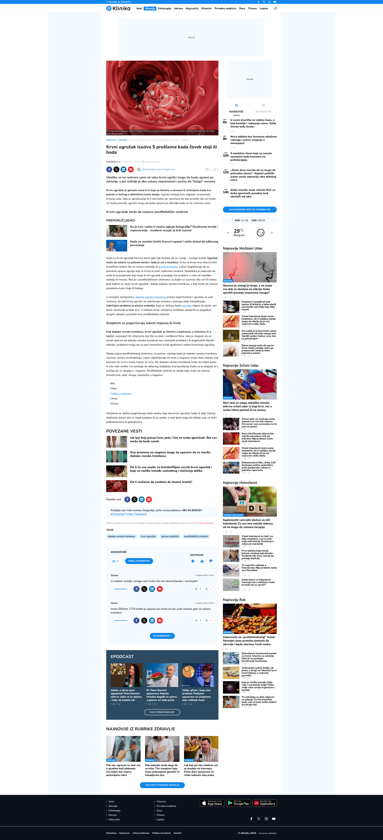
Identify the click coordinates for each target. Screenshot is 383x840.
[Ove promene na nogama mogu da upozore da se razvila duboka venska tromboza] (116, 456)
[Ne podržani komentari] (211, 561)
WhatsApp (118, 514)
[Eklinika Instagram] (269, 2)
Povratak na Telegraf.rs (119, 1)
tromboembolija (168, 266)
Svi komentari (162, 636)
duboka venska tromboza (150, 297)
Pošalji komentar (139, 561)
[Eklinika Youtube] (275, 2)
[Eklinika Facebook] (259, 2)
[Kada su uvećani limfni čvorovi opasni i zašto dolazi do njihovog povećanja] (116, 246)
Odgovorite (121, 589)
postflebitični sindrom (196, 536)
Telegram (140, 514)
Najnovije (242, 248)
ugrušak (187, 305)
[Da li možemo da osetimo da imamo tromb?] (116, 486)
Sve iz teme (162, 712)
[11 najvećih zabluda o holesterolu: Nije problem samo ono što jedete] (231, 570)
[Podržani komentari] (202, 561)
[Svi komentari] (193, 561)
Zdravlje (122, 139)
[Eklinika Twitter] (264, 2)
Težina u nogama (121, 393)
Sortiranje (196, 555)
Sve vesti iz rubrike (162, 785)
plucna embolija (170, 536)
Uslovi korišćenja (206, 523)
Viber (130, 514)
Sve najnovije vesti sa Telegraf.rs (249, 209)
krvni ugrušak (148, 536)
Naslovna (111, 139)
